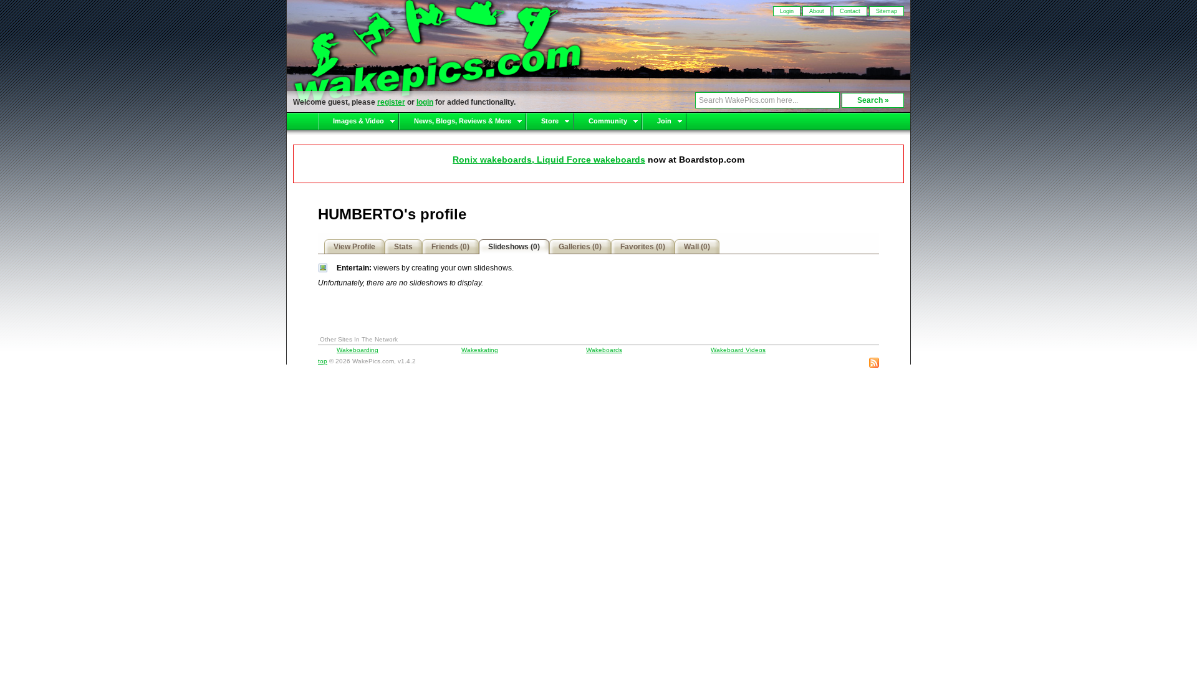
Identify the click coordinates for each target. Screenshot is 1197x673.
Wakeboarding (357, 349)
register (391, 102)
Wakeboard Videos (738, 349)
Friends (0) (450, 246)
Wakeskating (479, 349)
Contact (850, 11)
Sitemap (886, 11)
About (816, 11)
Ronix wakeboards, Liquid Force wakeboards (549, 160)
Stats (403, 246)
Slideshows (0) (514, 246)
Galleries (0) (580, 246)
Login (787, 11)
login (424, 102)
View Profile (354, 246)
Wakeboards (604, 349)
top (322, 361)
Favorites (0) (642, 246)
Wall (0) (697, 246)
